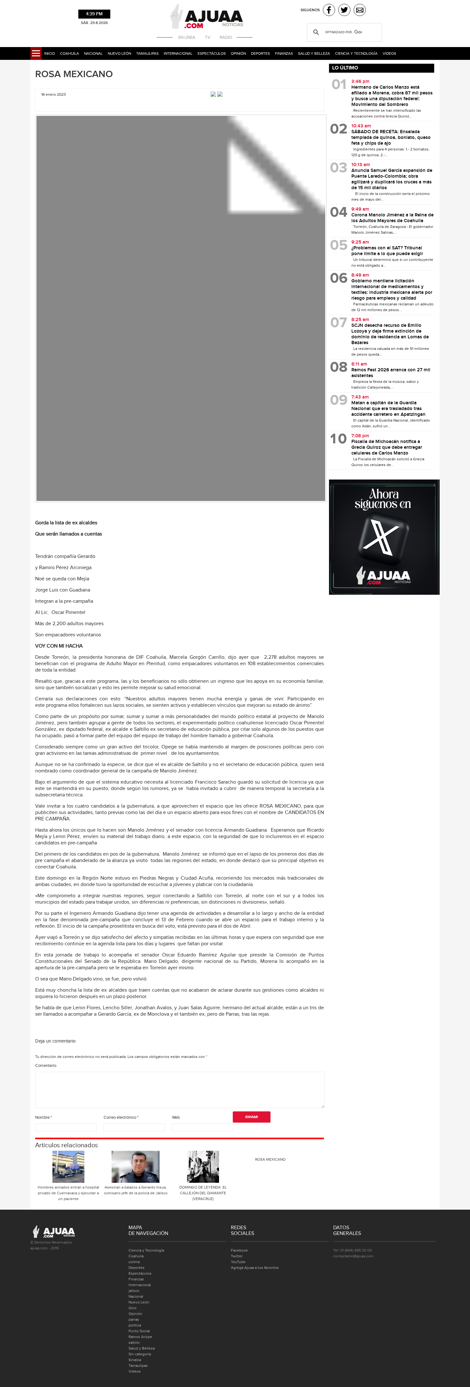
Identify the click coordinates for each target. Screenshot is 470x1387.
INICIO (49, 53)
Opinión (238, 53)
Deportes (260, 53)
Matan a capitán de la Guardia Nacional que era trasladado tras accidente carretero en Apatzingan (388, 408)
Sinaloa (135, 1360)
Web (176, 1117)
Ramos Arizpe (140, 1337)
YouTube (238, 1262)
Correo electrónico (121, 1117)
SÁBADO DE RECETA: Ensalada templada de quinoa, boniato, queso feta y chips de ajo (391, 137)
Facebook (239, 1250)
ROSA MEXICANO (74, 74)
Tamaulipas (147, 53)
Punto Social (139, 1331)
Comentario (45, 1065)
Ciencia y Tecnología (356, 53)
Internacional (178, 53)
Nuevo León (119, 53)
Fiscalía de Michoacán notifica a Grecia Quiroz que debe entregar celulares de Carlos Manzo (386, 447)
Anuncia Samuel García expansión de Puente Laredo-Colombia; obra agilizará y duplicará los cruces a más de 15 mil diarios (391, 179)
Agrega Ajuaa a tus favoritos (255, 1267)
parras (134, 1319)
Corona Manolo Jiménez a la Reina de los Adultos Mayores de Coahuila (392, 218)
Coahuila (69, 53)
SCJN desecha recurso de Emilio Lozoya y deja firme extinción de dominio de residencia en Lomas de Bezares (390, 334)
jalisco (134, 1290)
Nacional (93, 53)
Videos (389, 53)
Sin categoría (140, 1354)
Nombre (43, 1117)
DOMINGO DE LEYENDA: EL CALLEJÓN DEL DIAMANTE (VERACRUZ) (203, 1193)
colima (134, 1262)
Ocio (133, 1308)
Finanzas (284, 53)
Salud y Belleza (314, 53)
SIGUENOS (310, 10)
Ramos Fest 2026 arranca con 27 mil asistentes (390, 373)
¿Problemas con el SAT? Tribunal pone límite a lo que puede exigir (387, 251)
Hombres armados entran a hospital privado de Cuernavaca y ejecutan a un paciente (68, 1193)
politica (135, 1325)
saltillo (134, 1342)
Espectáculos (212, 53)
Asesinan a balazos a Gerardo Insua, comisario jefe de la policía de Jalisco (136, 1190)
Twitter (237, 1256)
